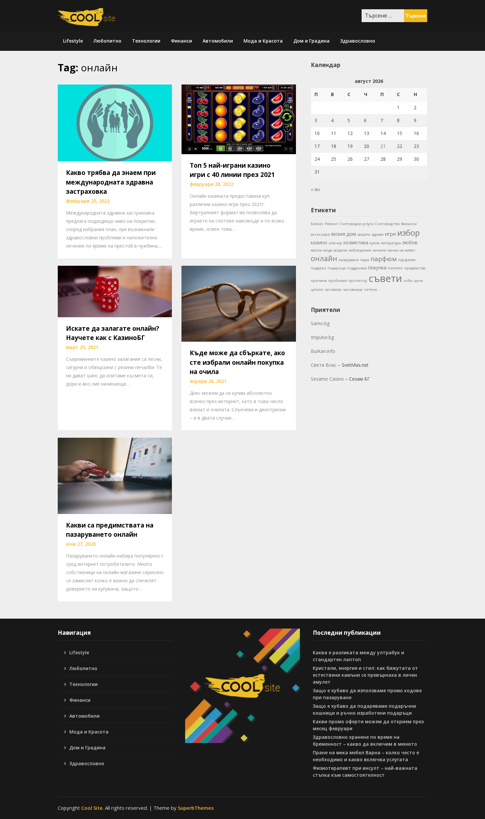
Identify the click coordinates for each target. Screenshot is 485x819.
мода (327, 250)
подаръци (337, 268)
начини (379, 250)
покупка (377, 267)
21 (383, 146)
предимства (415, 268)
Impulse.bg (322, 337)
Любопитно (107, 41)
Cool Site (92, 807)
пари (364, 259)
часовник (332, 289)
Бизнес (317, 224)
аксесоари (320, 234)
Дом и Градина (311, 41)
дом (351, 233)
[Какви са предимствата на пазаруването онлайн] (115, 475)
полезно (395, 268)
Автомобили (218, 41)
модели (340, 250)
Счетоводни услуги (356, 224)
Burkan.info (323, 351)
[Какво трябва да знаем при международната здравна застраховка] (115, 122)
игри (390, 233)
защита (363, 234)
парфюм (384, 259)
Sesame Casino (327, 379)
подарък (318, 268)
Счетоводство (387, 224)
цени (418, 280)
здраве (378, 234)
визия (338, 233)
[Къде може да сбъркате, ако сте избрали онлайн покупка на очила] (238, 303)
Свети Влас (324, 365)
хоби (408, 280)
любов (409, 242)
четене (370, 289)
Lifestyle (73, 41)
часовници (353, 289)
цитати (317, 289)
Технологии (146, 41)
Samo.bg (320, 323)
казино (319, 242)
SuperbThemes (196, 807)
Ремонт (331, 224)
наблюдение (359, 250)
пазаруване (349, 259)
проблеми (337, 280)
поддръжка (357, 268)
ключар (335, 243)
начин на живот (401, 250)
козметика (355, 242)
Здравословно (357, 41)
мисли (316, 250)
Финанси (181, 41)
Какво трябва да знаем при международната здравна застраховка (111, 182)
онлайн (324, 258)
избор (408, 232)
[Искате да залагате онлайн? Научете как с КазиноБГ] (115, 291)
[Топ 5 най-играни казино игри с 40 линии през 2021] (238, 119)
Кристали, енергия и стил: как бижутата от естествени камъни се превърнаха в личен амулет (365, 675)
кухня (374, 243)
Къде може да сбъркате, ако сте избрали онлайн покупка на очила (237, 362)
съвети (385, 278)
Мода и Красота (263, 41)
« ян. (316, 189)
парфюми (406, 259)
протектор (357, 280)
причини (319, 280)
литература (391, 243)
